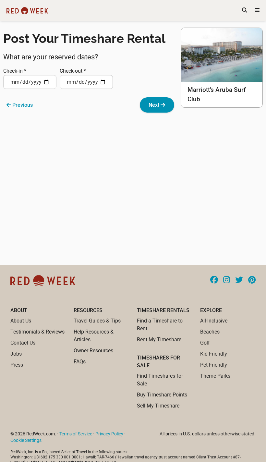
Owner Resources (93, 350)
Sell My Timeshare (158, 406)
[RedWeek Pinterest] (252, 280)
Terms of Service (75, 433)
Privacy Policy (109, 433)
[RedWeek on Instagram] (226, 280)
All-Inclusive (213, 321)
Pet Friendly (213, 365)
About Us (20, 321)
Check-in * (14, 71)
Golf (205, 343)
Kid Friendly (213, 354)
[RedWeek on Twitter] (239, 280)
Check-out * (73, 71)
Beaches (210, 332)
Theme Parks (215, 376)
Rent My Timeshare (159, 339)
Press (16, 365)
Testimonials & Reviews (37, 332)
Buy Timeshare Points (162, 395)
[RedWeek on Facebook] (214, 280)
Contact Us (22, 343)
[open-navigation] (257, 10)
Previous (22, 105)
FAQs (80, 362)
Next (155, 105)
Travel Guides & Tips (97, 321)
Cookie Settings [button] (26, 440)
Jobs (16, 354)
